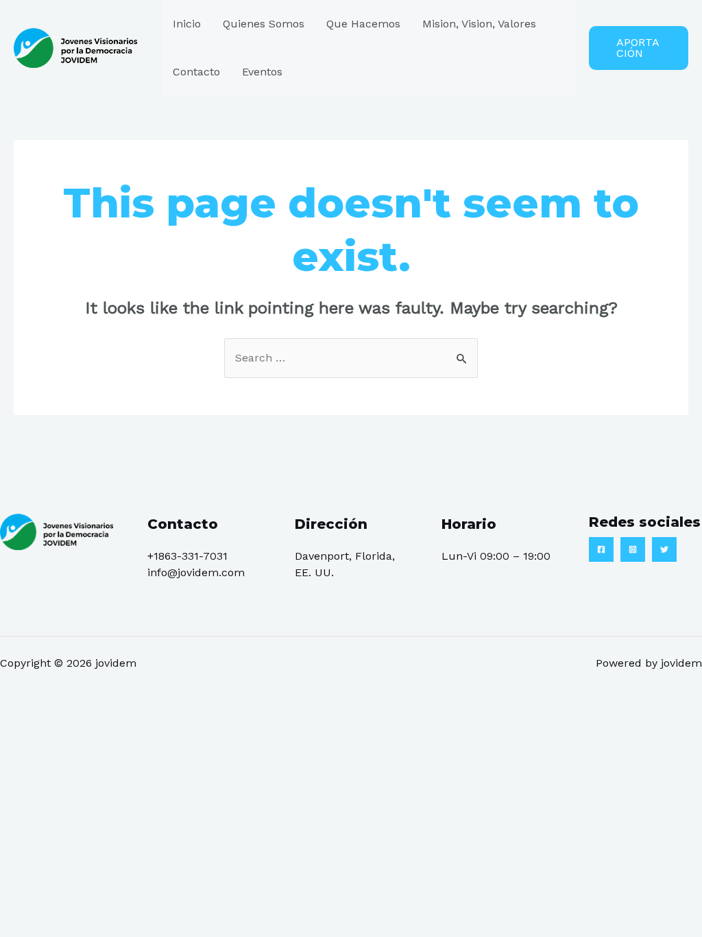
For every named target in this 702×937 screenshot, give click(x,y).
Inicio (187, 23)
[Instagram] (632, 549)
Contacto (196, 71)
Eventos (262, 71)
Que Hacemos (363, 23)
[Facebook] (601, 549)
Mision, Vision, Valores (479, 23)
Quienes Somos (263, 23)
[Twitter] (664, 549)
